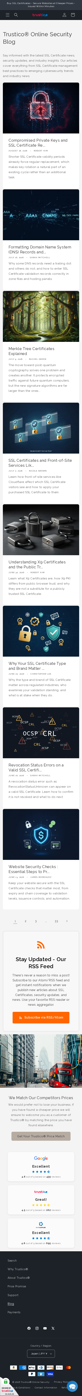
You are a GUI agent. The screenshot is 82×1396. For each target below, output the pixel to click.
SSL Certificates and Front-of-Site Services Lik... (40, 463)
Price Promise (17, 1286)
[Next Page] (67, 921)
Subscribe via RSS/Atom (43, 1017)
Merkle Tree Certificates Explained (31, 351)
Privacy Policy (62, 1382)
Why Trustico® (18, 1269)
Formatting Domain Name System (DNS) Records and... (40, 249)
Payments (14, 1312)
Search (12, 1260)
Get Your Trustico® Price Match (41, 1136)
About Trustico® (19, 1277)
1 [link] (15, 921)
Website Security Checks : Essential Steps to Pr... (33, 869)
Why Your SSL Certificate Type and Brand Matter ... (37, 666)
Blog (11, 1303)
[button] (7, 15)
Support (13, 1295)
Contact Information (46, 1387)
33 (56, 921)
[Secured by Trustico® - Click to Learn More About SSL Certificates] (9, 1386)
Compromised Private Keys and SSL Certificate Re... (38, 143)
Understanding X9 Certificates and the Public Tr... (37, 564)
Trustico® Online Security (35, 1382)
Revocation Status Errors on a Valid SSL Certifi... (36, 767)
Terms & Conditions (19, 1387)
